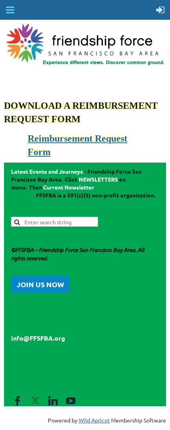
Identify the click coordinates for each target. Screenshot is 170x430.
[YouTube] (70, 400)
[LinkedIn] (53, 400)
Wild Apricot (94, 420)
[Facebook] (17, 400)
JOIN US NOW (40, 284)
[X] (35, 400)
